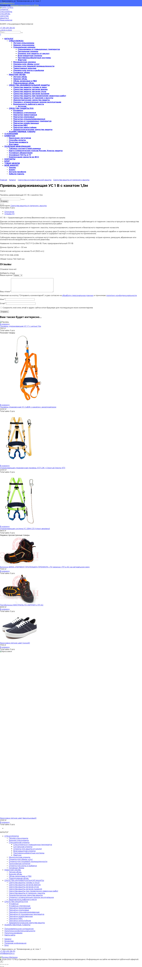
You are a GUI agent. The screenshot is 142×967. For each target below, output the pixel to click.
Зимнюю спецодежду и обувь (25, 5)
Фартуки (22, 60)
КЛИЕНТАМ (9, 136)
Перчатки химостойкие (24, 127)
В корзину (4, 201)
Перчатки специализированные (29, 119)
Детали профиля (17, 172)
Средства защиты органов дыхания (31, 94)
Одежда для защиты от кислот (33, 53)
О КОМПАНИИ (11, 134)
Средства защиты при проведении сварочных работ (39, 96)
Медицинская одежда (24, 62)
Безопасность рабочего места (28, 104)
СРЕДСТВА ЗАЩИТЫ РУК (21, 108)
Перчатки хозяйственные (26, 123)
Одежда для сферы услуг (26, 64)
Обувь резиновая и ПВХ (25, 81)
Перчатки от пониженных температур (32, 121)
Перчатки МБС (20, 125)
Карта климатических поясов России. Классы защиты (36, 151)
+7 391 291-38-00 (7, 29)
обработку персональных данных (77, 295)
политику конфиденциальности (121, 295)
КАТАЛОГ (9, 39)
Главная (3, 180)
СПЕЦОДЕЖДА (16, 41)
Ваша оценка (7, 275)
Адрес (12, 170)
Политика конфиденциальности (19, 931)
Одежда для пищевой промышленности (33, 66)
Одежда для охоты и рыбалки (28, 70)
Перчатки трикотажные (25, 115)
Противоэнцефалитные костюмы (34, 58)
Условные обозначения (21, 153)
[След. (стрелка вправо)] (3, 966)
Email (3, 303)
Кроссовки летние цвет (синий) (15, 643)
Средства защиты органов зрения (30, 89)
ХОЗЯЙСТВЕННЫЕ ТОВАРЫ (22, 132)
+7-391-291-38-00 (7, 951)
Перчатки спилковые (24, 117)
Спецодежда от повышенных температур (39, 49)
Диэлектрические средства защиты (31, 100)
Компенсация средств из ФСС (24, 157)
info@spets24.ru (7, 3)
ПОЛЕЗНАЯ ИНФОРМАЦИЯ (17, 146)
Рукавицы (18, 110)
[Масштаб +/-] (1, 964)
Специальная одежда (24, 47)
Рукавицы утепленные (24, 113)
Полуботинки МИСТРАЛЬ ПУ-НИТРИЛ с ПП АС (21, 605)
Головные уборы (21, 72)
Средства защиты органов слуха (29, 91)
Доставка (13, 144)
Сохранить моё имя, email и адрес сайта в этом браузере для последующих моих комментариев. (48, 308)
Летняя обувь (20, 77)
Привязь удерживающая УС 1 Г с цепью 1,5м (20, 326)
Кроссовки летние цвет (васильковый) (18, 818)
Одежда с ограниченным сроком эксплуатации (37, 102)
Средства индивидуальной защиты (34, 180)
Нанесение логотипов (20, 138)
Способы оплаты (17, 140)
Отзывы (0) (9, 214)
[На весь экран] (3, 964)
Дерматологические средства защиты (32, 129)
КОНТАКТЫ (9, 159)
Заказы (12, 167)
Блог (6, 945)
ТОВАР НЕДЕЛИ (12, 163)
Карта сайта (9, 935)
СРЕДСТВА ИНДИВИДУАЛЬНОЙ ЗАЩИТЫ (29, 85)
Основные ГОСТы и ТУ (20, 155)
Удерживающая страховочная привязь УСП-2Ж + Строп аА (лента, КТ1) (32, 468)
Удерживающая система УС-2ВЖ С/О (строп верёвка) (25, 529)
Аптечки (22, 106)
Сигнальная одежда (28, 51)
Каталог (12, 180)
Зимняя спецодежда (23, 45)
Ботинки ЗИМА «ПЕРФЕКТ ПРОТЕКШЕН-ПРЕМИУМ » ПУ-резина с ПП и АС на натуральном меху (45, 567)
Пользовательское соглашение (19, 929)
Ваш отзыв (5, 292)
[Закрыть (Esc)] (7, 964)
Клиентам (9, 941)
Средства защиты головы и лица (30, 87)
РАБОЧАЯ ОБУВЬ (17, 75)
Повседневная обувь (23, 83)
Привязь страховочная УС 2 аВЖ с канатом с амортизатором (28, 407)
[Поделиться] (5, 964)
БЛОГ (7, 161)
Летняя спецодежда (23, 43)
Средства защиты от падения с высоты (33, 98)
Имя (2, 299)
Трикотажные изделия (24, 68)
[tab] (73, 212)
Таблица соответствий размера (25, 148)
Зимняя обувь (20, 79)
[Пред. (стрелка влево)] (1, 966)
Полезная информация (15, 943)
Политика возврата (18, 142)
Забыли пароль (16, 174)
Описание (9, 212)
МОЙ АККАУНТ (11, 165)
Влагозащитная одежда (30, 56)
